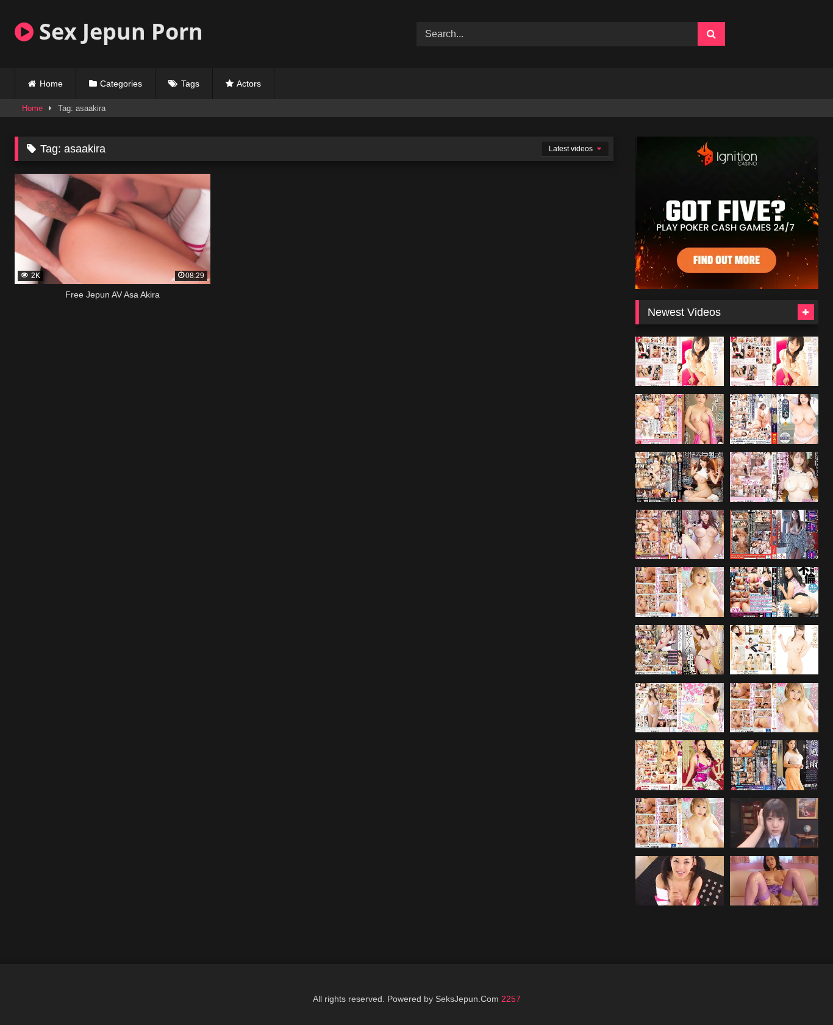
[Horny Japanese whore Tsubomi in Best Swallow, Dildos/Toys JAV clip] (774, 823)
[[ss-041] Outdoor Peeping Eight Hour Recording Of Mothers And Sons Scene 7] (774, 650)
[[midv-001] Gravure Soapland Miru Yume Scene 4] (679, 592)
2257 (511, 999)
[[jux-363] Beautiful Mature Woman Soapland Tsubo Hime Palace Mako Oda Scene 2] (679, 765)
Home (51, 83)
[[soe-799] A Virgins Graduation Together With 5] (774, 362)
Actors (249, 83)
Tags (190, 83)
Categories (121, 83)
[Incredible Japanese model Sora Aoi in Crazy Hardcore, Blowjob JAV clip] (774, 881)
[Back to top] (795, 989)
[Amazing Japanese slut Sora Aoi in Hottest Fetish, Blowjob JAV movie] (679, 881)
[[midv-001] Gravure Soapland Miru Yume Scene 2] (679, 823)
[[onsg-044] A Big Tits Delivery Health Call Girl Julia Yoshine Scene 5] (679, 650)
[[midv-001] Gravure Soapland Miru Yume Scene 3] (774, 708)
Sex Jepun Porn (118, 31)
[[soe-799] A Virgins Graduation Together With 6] (679, 362)
